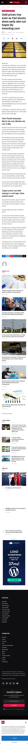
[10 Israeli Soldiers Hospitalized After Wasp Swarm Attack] (6, 440)
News (3, 653)
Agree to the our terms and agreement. (14, 709)
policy (18, 709)
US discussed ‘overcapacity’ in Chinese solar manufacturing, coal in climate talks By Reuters (13, 358)
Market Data (5, 649)
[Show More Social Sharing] (24, 38)
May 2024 (4, 601)
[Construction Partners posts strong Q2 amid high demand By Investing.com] (6, 449)
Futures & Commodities (8, 10)
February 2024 (5, 605)
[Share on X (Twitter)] (8, 38)
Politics (4, 657)
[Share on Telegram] (21, 38)
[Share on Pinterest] (12, 38)
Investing (4, 647)
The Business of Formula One (13, 488)
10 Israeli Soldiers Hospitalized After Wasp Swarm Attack (17, 439)
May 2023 (4, 622)
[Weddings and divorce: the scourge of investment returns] (14, 499)
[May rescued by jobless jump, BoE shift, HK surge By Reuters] (14, 396)
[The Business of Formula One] (14, 479)
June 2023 (4, 620)
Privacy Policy (14, 742)
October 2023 (5, 613)
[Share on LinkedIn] (17, 38)
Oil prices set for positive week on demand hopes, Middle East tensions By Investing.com (13, 382)
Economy (4, 641)
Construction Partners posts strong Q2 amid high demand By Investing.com (18, 448)
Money (3, 651)
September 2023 (6, 616)
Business (4, 637)
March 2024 (5, 603)
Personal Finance (6, 655)
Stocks (3, 659)
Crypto (3, 639)
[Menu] (2, 2)
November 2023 (6, 611)
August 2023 (5, 618)
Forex (3, 643)
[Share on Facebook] (4, 38)
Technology (5, 661)
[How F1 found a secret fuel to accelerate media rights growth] (14, 522)
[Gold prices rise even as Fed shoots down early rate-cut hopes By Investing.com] (14, 50)
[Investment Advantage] (15, 2)
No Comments (21, 32)
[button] (26, 722)
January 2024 (5, 607)
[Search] (26, 2)
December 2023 (6, 609)
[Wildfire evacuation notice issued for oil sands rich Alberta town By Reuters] (14, 282)
